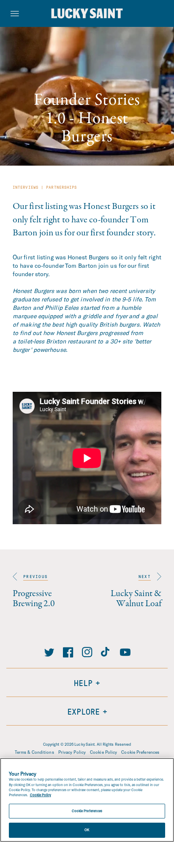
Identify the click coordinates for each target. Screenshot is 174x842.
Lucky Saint (84, 744)
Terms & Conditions (34, 752)
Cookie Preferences (140, 752)
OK (86, 830)
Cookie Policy (103, 752)
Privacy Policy (72, 752)
